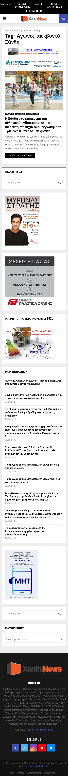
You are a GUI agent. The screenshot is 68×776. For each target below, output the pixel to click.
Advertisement (34, 773)
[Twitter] (24, 747)
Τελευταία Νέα (32, 114)
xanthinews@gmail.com (40, 729)
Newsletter (39, 4)
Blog (12, 773)
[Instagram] (33, 747)
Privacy (20, 773)
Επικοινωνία (5, 4)
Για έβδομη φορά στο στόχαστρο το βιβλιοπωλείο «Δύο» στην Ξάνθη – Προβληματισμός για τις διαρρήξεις (33, 412)
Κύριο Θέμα (20, 114)
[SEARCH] (59, 182)
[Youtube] (42, 747)
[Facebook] (15, 747)
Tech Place (44, 766)
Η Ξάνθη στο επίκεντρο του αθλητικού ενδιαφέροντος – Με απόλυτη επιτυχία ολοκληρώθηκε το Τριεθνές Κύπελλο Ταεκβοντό (33, 125)
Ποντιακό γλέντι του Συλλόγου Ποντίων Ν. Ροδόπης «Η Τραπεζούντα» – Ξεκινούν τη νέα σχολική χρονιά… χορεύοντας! (30, 450)
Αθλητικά (9, 114)
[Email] (51, 747)
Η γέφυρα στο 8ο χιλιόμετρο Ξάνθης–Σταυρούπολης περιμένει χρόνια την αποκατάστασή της (26, 531)
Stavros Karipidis (29, 766)
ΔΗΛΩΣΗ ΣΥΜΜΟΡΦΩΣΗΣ (22, 5)
